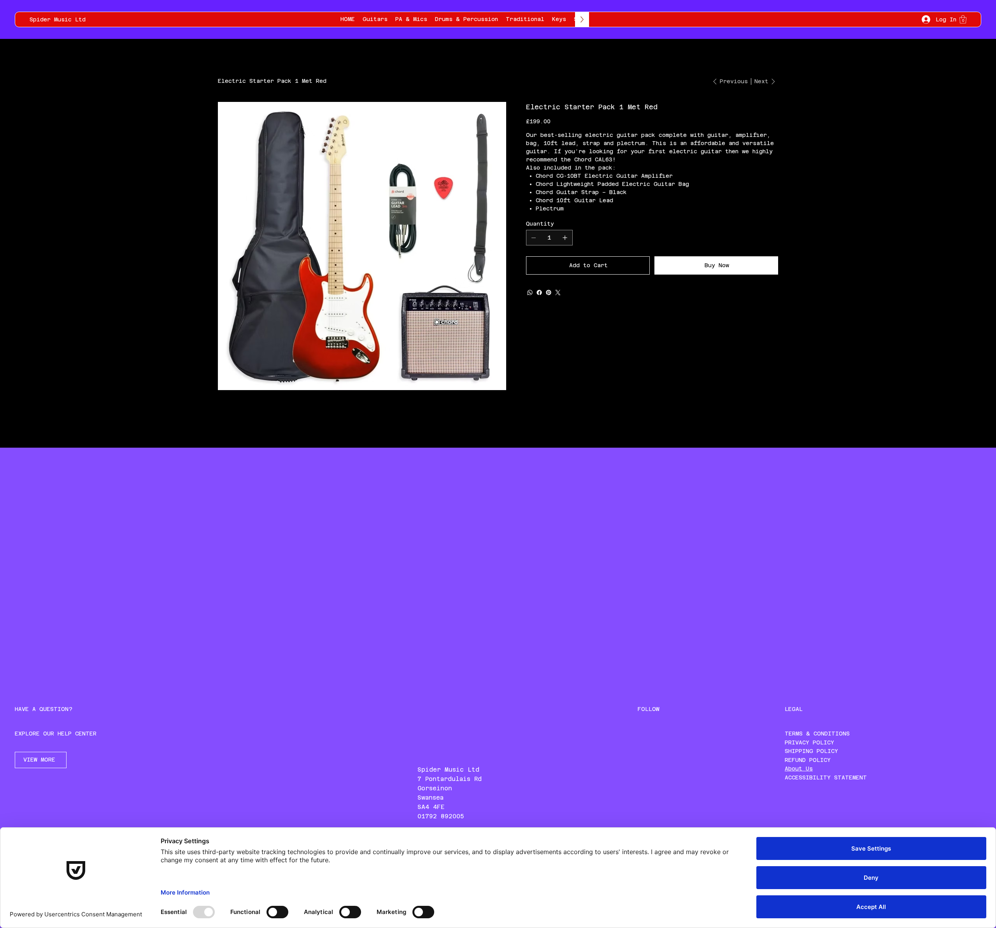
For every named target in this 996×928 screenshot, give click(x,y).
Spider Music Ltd (58, 19)
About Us (799, 768)
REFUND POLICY (808, 760)
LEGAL (794, 709)
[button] (962, 19)
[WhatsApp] (530, 292)
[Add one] (565, 237)
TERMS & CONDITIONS (817, 733)
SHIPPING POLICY (811, 751)
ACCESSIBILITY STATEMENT (826, 777)
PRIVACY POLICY (809, 742)
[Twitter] (558, 292)
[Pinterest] (548, 292)
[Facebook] (539, 292)
